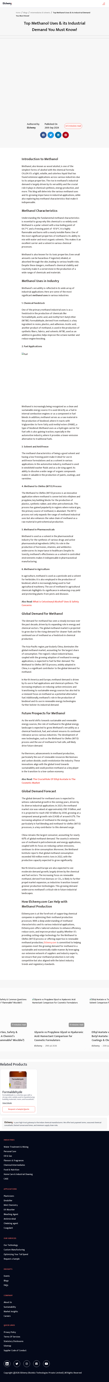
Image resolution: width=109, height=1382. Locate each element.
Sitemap (7, 1346)
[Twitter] (17, 1363)
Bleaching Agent (11, 1214)
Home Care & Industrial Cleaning (18, 1174)
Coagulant (8, 1228)
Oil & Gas (8, 1156)
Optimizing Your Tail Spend (16, 1254)
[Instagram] (26, 1363)
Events (7, 1276)
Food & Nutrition (11, 1170)
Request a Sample (12, 1259)
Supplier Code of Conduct (15, 1350)
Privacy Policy (10, 1332)
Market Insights (11, 1311)
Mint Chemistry (11, 1205)
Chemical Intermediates (14, 1165)
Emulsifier (8, 1200)
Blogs (25, 12)
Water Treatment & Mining (16, 1147)
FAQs (6, 1285)
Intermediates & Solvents (40, 12)
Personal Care (10, 1151)
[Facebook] (36, 1363)
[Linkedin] (7, 1363)
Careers (7, 1316)
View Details (7, 1103)
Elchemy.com (50, 943)
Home (18, 12)
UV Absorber (9, 1210)
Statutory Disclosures (13, 1341)
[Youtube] (46, 1363)
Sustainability (10, 1307)
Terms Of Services (12, 1337)
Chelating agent (11, 1223)
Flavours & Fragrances (14, 1160)
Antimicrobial (10, 1219)
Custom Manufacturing (14, 1250)
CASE (6, 1179)
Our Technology (11, 1245)
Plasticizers (9, 1196)
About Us (8, 1302)
